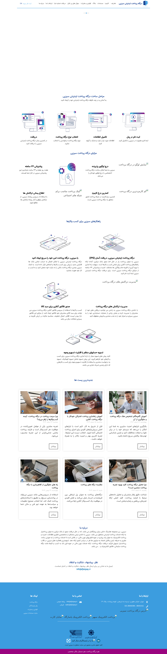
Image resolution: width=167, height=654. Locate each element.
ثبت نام (28, 3)
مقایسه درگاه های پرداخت (91, 484)
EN (21, 3)
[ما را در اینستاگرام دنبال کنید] (83, 640)
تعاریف (113, 3)
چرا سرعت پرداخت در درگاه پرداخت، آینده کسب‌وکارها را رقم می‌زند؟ (40, 418)
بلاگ (94, 3)
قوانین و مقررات (86, 3)
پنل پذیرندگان (33, 606)
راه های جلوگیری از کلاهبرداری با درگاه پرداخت (42, 486)
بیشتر (142, 446)
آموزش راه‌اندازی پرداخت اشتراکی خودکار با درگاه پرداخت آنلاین (84, 418)
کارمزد (107, 3)
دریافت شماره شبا (60, 3)
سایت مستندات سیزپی (30, 613)
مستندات (100, 3)
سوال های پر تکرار (73, 3)
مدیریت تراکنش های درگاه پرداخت (139, 14)
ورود (24, 3)
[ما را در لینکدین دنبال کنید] (98, 640)
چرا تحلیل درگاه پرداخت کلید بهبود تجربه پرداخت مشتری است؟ (130, 486)
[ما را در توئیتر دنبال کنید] (68, 640)
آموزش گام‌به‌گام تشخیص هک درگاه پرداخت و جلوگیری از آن (128, 418)
